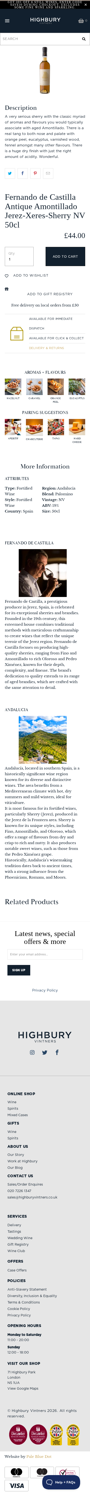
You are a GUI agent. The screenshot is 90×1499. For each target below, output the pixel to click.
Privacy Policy (45, 990)
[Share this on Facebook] (23, 173)
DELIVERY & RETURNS (46, 348)
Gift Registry (18, 1244)
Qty (11, 253)
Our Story (15, 1155)
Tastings (14, 1231)
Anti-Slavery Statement (27, 1289)
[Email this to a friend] (48, 173)
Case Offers (17, 1270)
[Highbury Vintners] (45, 21)
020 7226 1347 (19, 1191)
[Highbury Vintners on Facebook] (57, 1053)
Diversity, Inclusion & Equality (32, 1296)
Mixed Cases (17, 1115)
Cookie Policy (18, 1309)
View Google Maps (22, 1388)
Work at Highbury (22, 1161)
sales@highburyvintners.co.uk (32, 1197)
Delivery (14, 1225)
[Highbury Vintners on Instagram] (32, 1053)
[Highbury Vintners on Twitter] (45, 1053)
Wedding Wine (19, 1238)
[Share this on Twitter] (10, 173)
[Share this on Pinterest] (35, 173)
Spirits (12, 1108)
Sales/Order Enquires (25, 1184)
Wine (11, 1102)
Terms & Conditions (23, 1302)
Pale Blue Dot (39, 1456)
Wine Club (16, 1251)
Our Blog (15, 1168)
